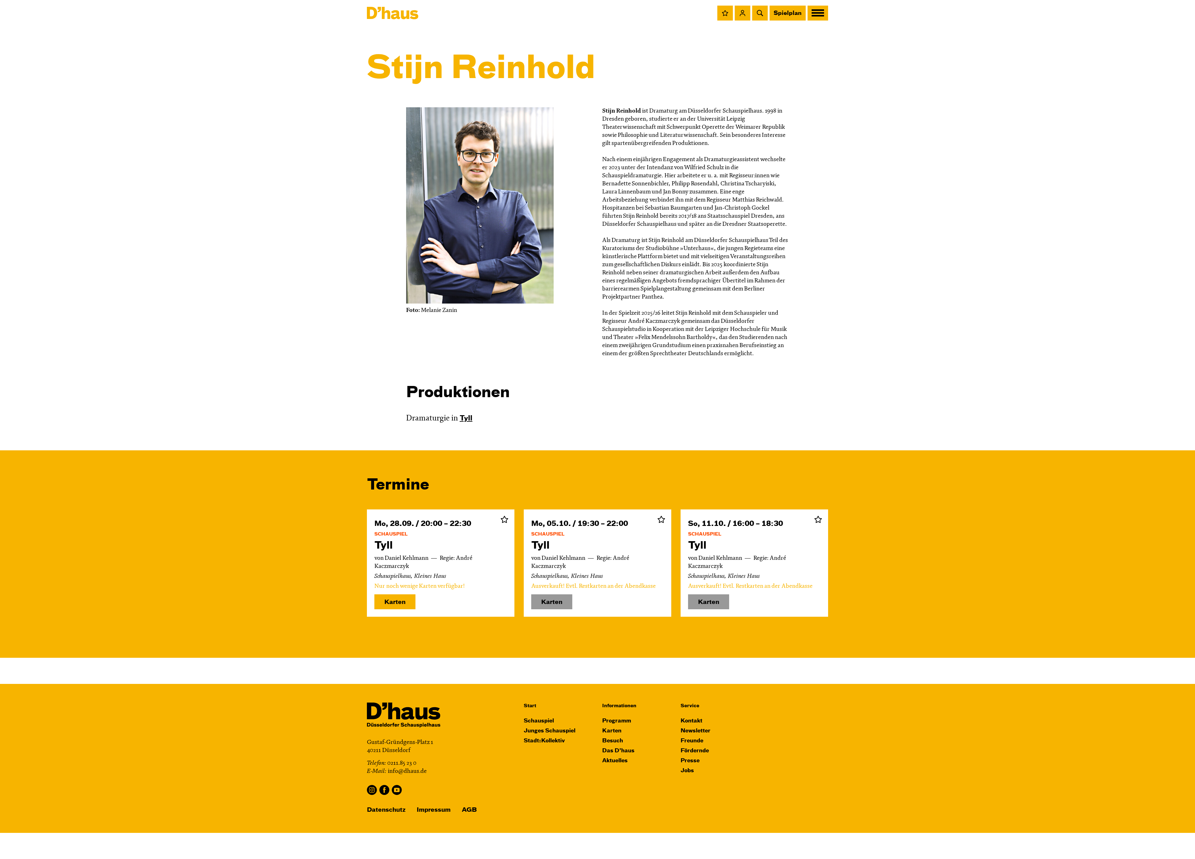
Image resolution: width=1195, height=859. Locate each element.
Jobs (687, 770)
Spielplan (788, 13)
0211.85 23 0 (401, 763)
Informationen (619, 705)
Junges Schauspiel (549, 731)
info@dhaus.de (407, 771)
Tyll (466, 418)
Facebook (384, 790)
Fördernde (695, 751)
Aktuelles (615, 761)
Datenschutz (386, 810)
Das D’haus (618, 751)
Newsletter (695, 731)
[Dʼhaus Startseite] (392, 13)
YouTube (397, 790)
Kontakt (691, 721)
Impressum (434, 810)
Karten (394, 602)
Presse (690, 761)
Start (530, 705)
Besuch (612, 741)
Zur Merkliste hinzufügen (504, 519)
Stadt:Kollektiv (544, 741)
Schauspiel (539, 721)
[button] (725, 13)
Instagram (372, 790)
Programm (616, 721)
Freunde (692, 741)
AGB (469, 810)
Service (690, 705)
